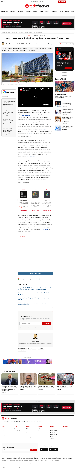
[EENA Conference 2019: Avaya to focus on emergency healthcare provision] (65, 379)
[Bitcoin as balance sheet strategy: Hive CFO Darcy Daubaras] (64, 55)
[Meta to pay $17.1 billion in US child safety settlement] (58, 128)
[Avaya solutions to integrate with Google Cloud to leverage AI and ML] (46, 379)
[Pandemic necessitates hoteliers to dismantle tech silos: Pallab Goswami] (28, 379)
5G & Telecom (17, 435)
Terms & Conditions (12, 463)
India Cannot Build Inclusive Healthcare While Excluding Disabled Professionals (8, 131)
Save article (22, 236)
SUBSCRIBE (62, 1)
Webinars (40, 433)
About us (64, 428)
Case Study (28, 437)
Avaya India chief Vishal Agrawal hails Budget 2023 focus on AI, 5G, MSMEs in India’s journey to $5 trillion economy (35, 288)
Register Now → (23, 210)
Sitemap (50, 463)
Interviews (28, 430)
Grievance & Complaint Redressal (30, 463)
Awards (52, 438)
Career (64, 435)
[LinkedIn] (46, 446)
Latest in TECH (60, 79)
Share (49, 43)
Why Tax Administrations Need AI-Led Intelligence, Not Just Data (9, 103)
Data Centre (16, 437)
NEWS (3, 426)
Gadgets (12, 32)
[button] (7, 1)
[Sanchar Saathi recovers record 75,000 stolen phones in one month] (58, 111)
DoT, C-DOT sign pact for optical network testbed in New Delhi (67, 103)
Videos (39, 428)
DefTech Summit (53, 434)
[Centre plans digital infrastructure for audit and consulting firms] (64, 86)
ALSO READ (22, 285)
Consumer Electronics (6, 437)
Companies (40, 437)
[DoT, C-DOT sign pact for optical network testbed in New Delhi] (58, 104)
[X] (37, 345)
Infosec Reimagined (54, 430)
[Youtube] (39, 345)
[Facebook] (31, 345)
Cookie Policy (19, 463)
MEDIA (40, 426)
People (39, 435)
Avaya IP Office (41, 348)
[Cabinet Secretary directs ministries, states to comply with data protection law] (58, 119)
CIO (27, 433)
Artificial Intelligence (18, 430)
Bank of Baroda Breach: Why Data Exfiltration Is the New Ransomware (8, 112)
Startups (3, 435)
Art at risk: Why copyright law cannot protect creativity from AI (8, 121)
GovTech (4, 430)
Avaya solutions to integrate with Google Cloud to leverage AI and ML (46, 387)
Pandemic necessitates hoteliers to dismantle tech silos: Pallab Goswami (28, 388)
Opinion (28, 428)
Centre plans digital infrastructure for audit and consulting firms (63, 96)
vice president (44, 229)
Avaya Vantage (26, 115)
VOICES (28, 426)
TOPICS (16, 426)
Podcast (40, 430)
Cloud (15, 433)
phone (31, 133)
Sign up (33, 449)
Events (51, 436)
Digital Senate (53, 432)
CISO (27, 435)
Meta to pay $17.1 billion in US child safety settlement (67, 128)
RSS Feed (40, 463)
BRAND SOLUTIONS (53, 427)
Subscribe (46, 323)
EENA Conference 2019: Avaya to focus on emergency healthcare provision (64, 388)
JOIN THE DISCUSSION (35, 273)
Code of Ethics (66, 437)
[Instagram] (52, 446)
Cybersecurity (17, 428)
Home (2, 32)
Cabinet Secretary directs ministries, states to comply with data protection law (67, 119)
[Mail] (35, 345)
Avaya (29, 348)
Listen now (67, 68)
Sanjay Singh (9, 43)
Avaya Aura (43, 129)
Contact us (65, 430)
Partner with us (66, 433)
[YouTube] (49, 446)
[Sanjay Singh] (3, 43)
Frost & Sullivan (31, 156)
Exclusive (4, 97)
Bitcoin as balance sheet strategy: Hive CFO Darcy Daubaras (64, 63)
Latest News (7, 32)
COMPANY (65, 426)
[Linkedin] (33, 345)
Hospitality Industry (22, 350)
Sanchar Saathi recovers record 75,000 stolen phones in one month (67, 111)
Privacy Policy (4, 463)
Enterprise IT (4, 433)
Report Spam (45, 463)
